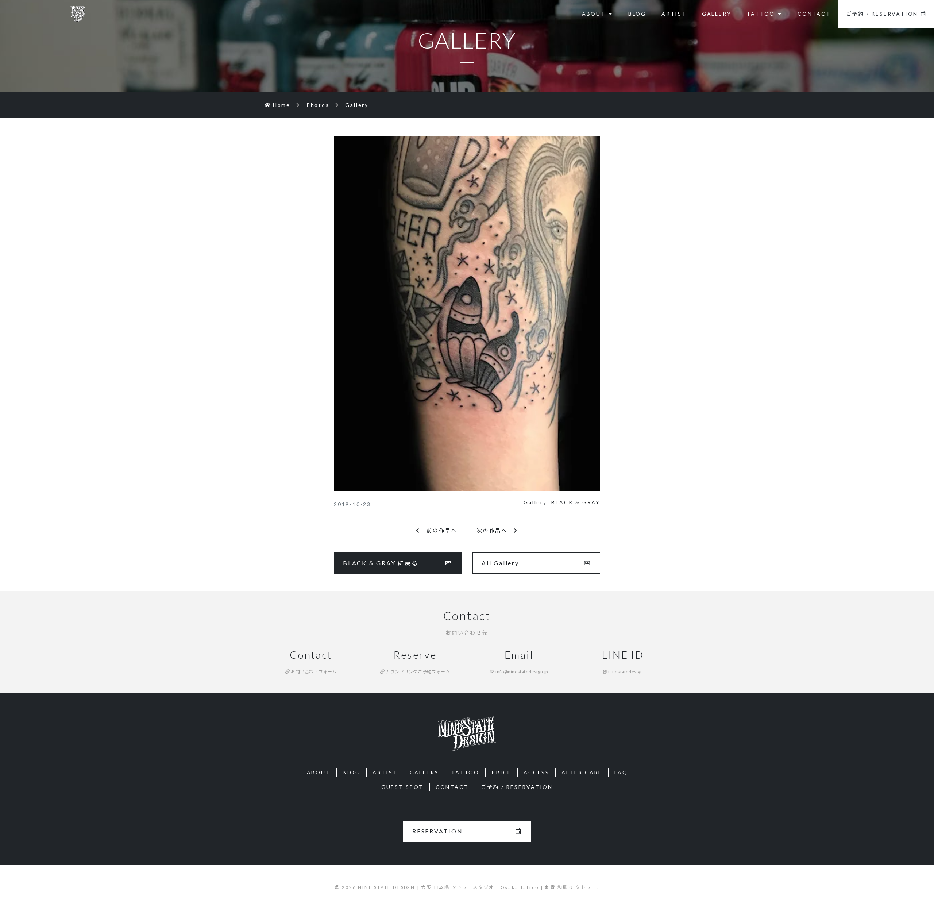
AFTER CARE (581, 772)
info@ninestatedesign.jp (521, 671)
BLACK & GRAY (575, 502)
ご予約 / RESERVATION (882, 14)
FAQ (621, 772)
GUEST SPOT (402, 787)
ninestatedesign (625, 671)
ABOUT (594, 14)
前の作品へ (438, 530)
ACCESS (536, 772)
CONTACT (814, 14)
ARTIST (674, 14)
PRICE (501, 772)
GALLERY (717, 14)
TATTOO (760, 14)
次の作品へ (495, 530)
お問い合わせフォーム (313, 671)
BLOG (637, 14)
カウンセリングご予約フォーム (417, 671)
